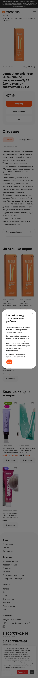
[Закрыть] (32, 313)
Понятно (9, 362)
